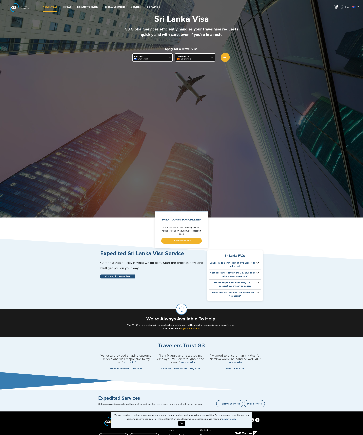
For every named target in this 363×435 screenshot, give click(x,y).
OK (181, 423)
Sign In (348, 7)
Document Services (88, 7)
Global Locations (115, 7)
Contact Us (153, 7)
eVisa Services (254, 404)
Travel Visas (50, 7)
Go (225, 57)
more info (131, 362)
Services (136, 7)
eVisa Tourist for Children (181, 219)
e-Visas (67, 7)
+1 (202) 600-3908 (190, 329)
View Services (182, 240)
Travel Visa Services (229, 404)
